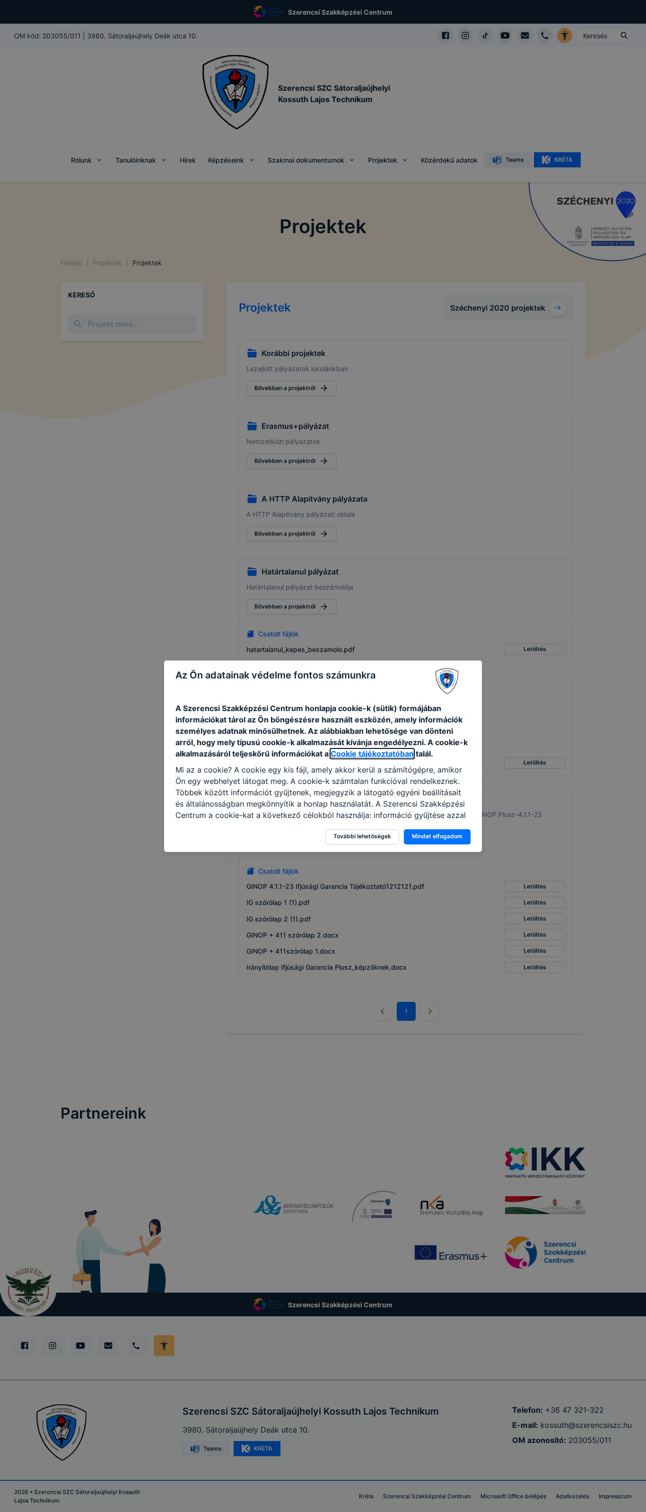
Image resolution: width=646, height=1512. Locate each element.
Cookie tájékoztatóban (372, 753)
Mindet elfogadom (437, 836)
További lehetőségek (362, 836)
